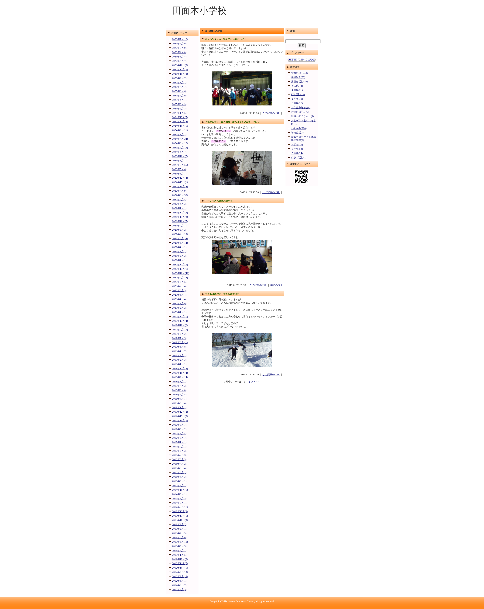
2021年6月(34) (180, 238)
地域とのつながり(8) (302, 116)
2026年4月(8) (179, 52)
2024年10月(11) (180, 126)
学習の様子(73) (299, 73)
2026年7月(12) (180, 39)
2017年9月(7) (179, 425)
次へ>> (255, 381)
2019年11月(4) (180, 321)
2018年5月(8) (179, 394)
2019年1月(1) (179, 364)
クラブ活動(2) (298, 157)
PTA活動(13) (298, 94)
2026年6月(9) (179, 43)
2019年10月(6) (180, 325)
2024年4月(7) (179, 152)
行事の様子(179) (300, 112)
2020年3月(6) (179, 303)
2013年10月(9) (180, 520)
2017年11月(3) (180, 416)
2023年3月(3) (179, 173)
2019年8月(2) (179, 334)
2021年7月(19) (180, 234)
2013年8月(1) (179, 529)
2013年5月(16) (180, 542)
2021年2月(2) (179, 256)
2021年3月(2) (179, 251)
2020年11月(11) (180, 269)
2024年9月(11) (180, 130)
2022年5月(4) (179, 199)
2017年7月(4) (179, 433)
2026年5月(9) (179, 48)
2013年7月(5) (179, 533)
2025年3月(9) (179, 104)
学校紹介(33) (298, 77)
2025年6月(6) (179, 91)
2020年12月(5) (180, 264)
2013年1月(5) (179, 555)
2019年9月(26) (180, 329)
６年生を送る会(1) (301, 107)
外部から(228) (298, 128)
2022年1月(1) (179, 208)
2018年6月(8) (179, 390)
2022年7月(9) (179, 191)
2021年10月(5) (180, 221)
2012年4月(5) (179, 589)
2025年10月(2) (180, 74)
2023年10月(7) (180, 156)
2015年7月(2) (179, 464)
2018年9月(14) (180, 377)
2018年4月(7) (179, 398)
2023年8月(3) (179, 160)
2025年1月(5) (179, 113)
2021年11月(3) (180, 217)
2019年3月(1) (179, 355)
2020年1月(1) (179, 312)
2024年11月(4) (180, 121)
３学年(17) (297, 103)
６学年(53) (297, 149)
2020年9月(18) (180, 277)
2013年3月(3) (179, 546)
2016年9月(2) (179, 446)
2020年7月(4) (179, 286)
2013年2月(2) (179, 550)
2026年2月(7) (179, 61)
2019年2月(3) (179, 360)
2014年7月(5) (179, 498)
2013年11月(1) (180, 515)
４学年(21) (297, 90)
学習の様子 (276, 285)
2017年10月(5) (180, 420)
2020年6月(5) (179, 290)
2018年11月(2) (180, 368)
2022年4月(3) (179, 204)
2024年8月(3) (179, 134)
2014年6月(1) (179, 503)
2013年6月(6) (179, 537)
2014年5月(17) (180, 507)
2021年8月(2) (179, 230)
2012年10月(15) (180, 567)
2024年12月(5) (180, 117)
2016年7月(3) (179, 455)
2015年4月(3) (179, 477)
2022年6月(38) (180, 195)
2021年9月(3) (179, 225)
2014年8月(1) (179, 494)
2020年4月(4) (179, 299)
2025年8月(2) (179, 82)
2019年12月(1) (180, 316)
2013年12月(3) (180, 511)
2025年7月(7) (179, 87)
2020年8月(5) (179, 282)
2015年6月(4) (179, 468)
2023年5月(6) (179, 169)
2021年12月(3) (180, 212)
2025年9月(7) (179, 78)
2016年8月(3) (179, 451)
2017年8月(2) (179, 429)
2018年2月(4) (179, 403)
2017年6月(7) (179, 438)
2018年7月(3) (179, 386)
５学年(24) (297, 153)
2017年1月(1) (179, 442)
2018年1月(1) (179, 407)
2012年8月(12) (180, 576)
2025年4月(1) (179, 100)
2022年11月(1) (180, 182)
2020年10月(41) (180, 273)
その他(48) (297, 85)
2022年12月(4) (180, 178)
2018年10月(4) (180, 373)
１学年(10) (297, 99)
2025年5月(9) (179, 95)
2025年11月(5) (180, 69)
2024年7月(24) (180, 139)
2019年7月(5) (179, 338)
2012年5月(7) (179, 585)
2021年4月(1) (179, 247)
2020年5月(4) (179, 295)
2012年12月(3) (180, 559)
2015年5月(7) (179, 472)
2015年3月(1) (179, 481)
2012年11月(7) (180, 563)
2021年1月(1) (179, 260)
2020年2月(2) (179, 308)
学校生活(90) (298, 132)
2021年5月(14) (180, 243)
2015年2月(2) (179, 485)
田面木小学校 (199, 10)
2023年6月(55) (180, 165)
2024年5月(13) (180, 147)
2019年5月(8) (179, 347)
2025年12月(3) (180, 65)
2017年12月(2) (180, 412)
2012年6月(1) (179, 581)
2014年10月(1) (180, 490)
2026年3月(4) (179, 56)
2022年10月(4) (180, 186)
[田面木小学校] (242, 25)
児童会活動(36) (299, 81)
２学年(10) (297, 144)
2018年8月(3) (179, 381)
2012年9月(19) (180, 572)
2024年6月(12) (180, 143)
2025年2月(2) (179, 108)
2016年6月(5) (179, 459)
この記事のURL (271, 113)
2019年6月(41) (180, 342)
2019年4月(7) (179, 351)
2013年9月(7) (179, 524)
